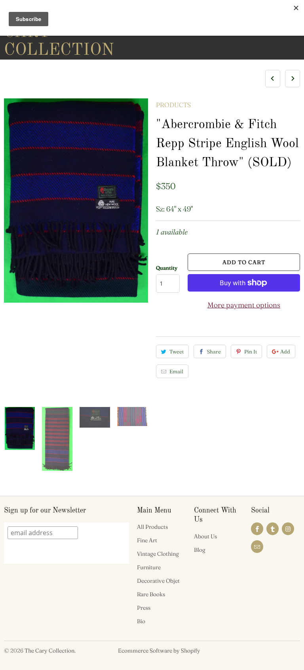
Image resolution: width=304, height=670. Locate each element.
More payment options (243, 304)
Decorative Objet (158, 580)
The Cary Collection (49, 650)
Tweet (176, 351)
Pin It (250, 351)
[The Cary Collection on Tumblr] (272, 528)
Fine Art (147, 540)
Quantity (166, 268)
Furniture (149, 567)
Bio (141, 621)
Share (214, 351)
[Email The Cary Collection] (257, 546)
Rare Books (151, 594)
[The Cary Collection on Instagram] (288, 528)
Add (285, 351)
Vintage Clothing (158, 553)
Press (143, 607)
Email (176, 371)
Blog (199, 549)
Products (173, 105)
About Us (205, 536)
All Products (152, 526)
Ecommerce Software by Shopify (159, 650)
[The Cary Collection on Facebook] (257, 528)
